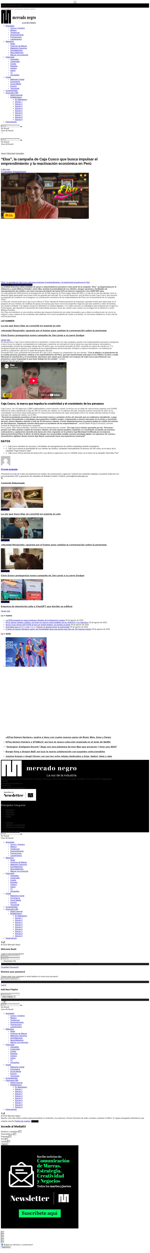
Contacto (9, 823)
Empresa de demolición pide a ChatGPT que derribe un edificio (37, 606)
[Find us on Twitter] (2, 942)
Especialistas (11, 122)
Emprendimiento (17, 35)
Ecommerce (15, 82)
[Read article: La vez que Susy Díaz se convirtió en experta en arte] (60, 497)
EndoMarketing (16, 50)
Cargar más (5, 340)
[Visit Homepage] (18, 24)
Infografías (14, 75)
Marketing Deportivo (18, 48)
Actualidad (10, 26)
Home (3, 153)
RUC (3, 1139)
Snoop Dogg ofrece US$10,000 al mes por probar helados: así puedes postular (38, 625)
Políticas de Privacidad (15, 827)
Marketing (10, 41)
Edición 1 (18, 102)
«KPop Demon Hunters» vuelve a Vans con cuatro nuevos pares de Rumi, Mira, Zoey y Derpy (58, 737)
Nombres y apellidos (10, 1132)
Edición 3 (18, 106)
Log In (3, 985)
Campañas (14, 59)
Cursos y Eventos (17, 28)
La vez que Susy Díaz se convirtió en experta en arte (31, 325)
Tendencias (15, 32)
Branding (13, 66)
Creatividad (15, 61)
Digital (8, 77)
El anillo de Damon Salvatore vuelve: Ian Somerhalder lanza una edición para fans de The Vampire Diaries (48, 629)
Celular (4, 1141)
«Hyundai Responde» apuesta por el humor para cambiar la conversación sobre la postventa (54, 330)
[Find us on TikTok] (4, 942)
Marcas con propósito (19, 55)
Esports (13, 86)
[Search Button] (21, 126)
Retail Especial (16, 95)
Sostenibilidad (11, 90)
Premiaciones (16, 37)
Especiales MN (12, 93)
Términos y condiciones (15, 825)
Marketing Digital (17, 79)
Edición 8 (18, 117)
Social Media (15, 84)
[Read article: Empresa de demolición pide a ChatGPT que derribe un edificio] (60, 590)
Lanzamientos (16, 39)
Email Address (7, 1134)
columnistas (106, 779)
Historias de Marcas (18, 46)
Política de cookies (22, 1121)
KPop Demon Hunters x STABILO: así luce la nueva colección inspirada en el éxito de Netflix (58, 742)
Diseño (13, 64)
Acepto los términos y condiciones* (18, 1245)
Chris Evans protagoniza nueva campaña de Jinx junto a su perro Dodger (42, 335)
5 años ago (5, 169)
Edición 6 (18, 113)
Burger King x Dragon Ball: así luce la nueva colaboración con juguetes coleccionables (55, 751)
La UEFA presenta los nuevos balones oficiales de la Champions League (35, 620)
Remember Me (10, 961)
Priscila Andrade (9, 469)
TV (11, 73)
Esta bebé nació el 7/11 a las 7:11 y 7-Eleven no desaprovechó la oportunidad (37, 627)
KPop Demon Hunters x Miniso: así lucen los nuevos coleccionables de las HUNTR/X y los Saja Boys (47, 622)
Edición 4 (18, 108)
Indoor (13, 70)
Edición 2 (18, 104)
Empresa (5, 1136)
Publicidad (10, 57)
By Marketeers (21, 99)
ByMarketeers (16, 97)
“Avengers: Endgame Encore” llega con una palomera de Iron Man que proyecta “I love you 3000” (61, 747)
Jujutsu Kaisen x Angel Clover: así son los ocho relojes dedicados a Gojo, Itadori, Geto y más (59, 756)
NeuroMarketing (16, 53)
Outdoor (13, 68)
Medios (13, 30)
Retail (12, 44)
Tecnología (14, 88)
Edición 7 (18, 115)
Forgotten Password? (10, 967)
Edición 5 (18, 111)
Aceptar (35, 1121)
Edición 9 (18, 120)
